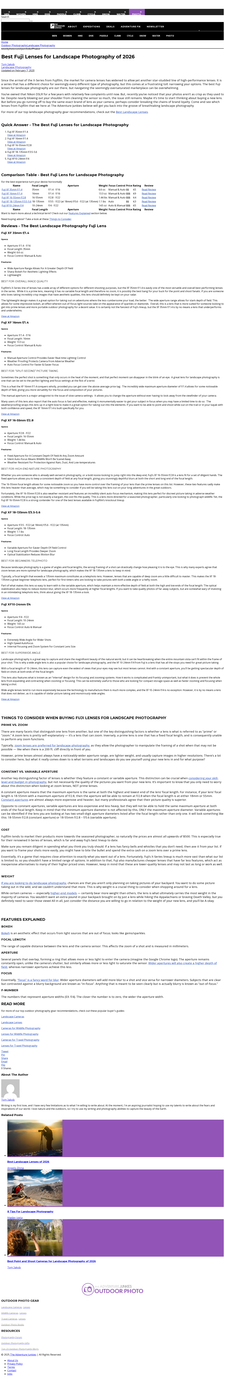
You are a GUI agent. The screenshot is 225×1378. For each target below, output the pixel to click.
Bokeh (5, 933)
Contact (11, 1370)
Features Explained (79, 213)
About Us (12, 1360)
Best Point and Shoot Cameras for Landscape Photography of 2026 (51, 1261)
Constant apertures (14, 800)
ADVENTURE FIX (131, 26)
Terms (11, 1367)
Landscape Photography (16, 67)
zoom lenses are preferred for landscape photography (52, 745)
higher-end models (64, 893)
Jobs (9, 1374)
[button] (115, 135)
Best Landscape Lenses (132, 112)
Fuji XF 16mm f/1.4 (12, 193)
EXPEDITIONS (91, 26)
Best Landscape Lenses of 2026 (28, 1161)
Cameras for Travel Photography (20, 1040)
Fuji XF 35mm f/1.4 (12, 189)
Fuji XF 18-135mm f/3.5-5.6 (16, 201)
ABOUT (72, 26)
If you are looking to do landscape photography (33, 883)
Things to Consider (60, 219)
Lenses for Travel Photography (19, 1045)
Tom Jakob (8, 64)
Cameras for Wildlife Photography (20, 1028)
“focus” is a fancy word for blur (38, 980)
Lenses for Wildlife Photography (19, 1034)
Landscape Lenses (11, 1022)
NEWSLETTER (155, 26)
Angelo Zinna (15, 1168)
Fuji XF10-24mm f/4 (12, 205)
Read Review (149, 189)
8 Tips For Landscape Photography (30, 1211)
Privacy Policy (15, 1363)
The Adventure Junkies (22, 1354)
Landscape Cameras (12, 1016)
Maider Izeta (14, 1217)
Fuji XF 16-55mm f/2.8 (14, 197)
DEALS (110, 26)
